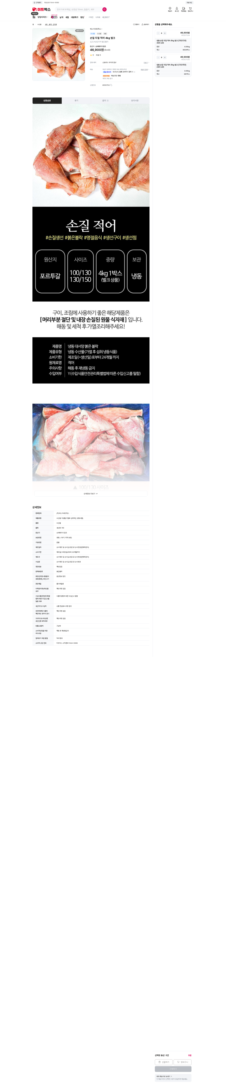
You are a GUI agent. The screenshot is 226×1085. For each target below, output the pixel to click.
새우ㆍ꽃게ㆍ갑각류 (51, 24)
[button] (134, 72)
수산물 (39, 24)
